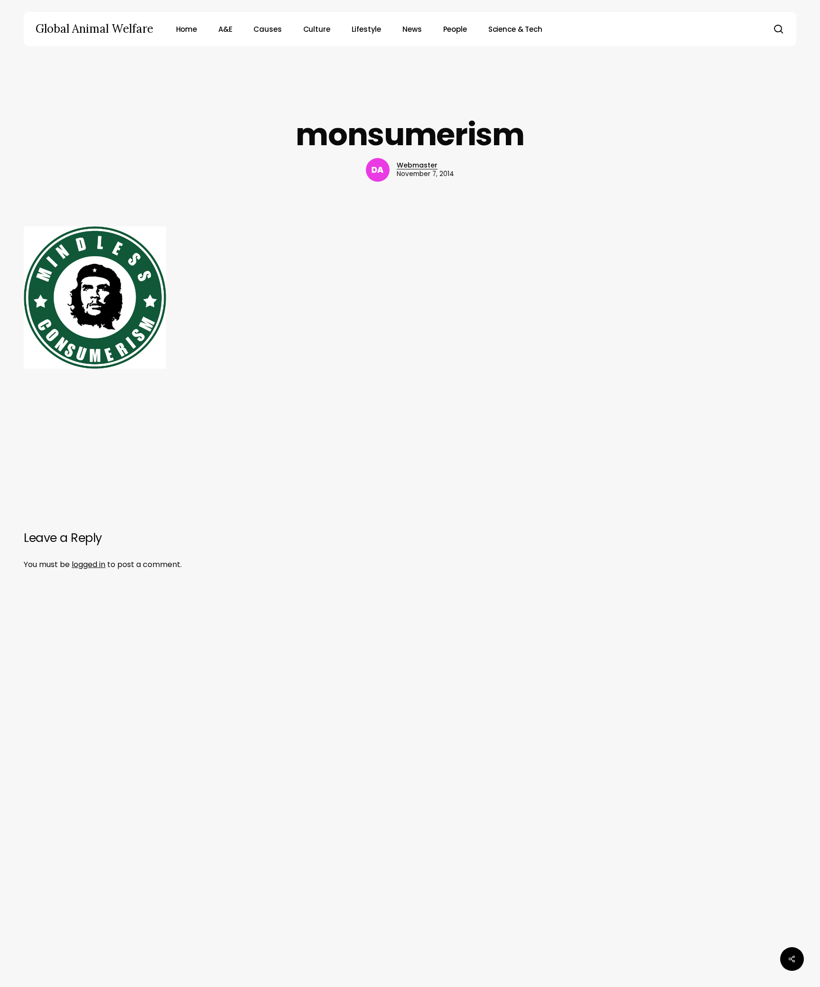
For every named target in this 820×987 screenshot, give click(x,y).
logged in (88, 564)
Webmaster (417, 165)
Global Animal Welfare (94, 29)
